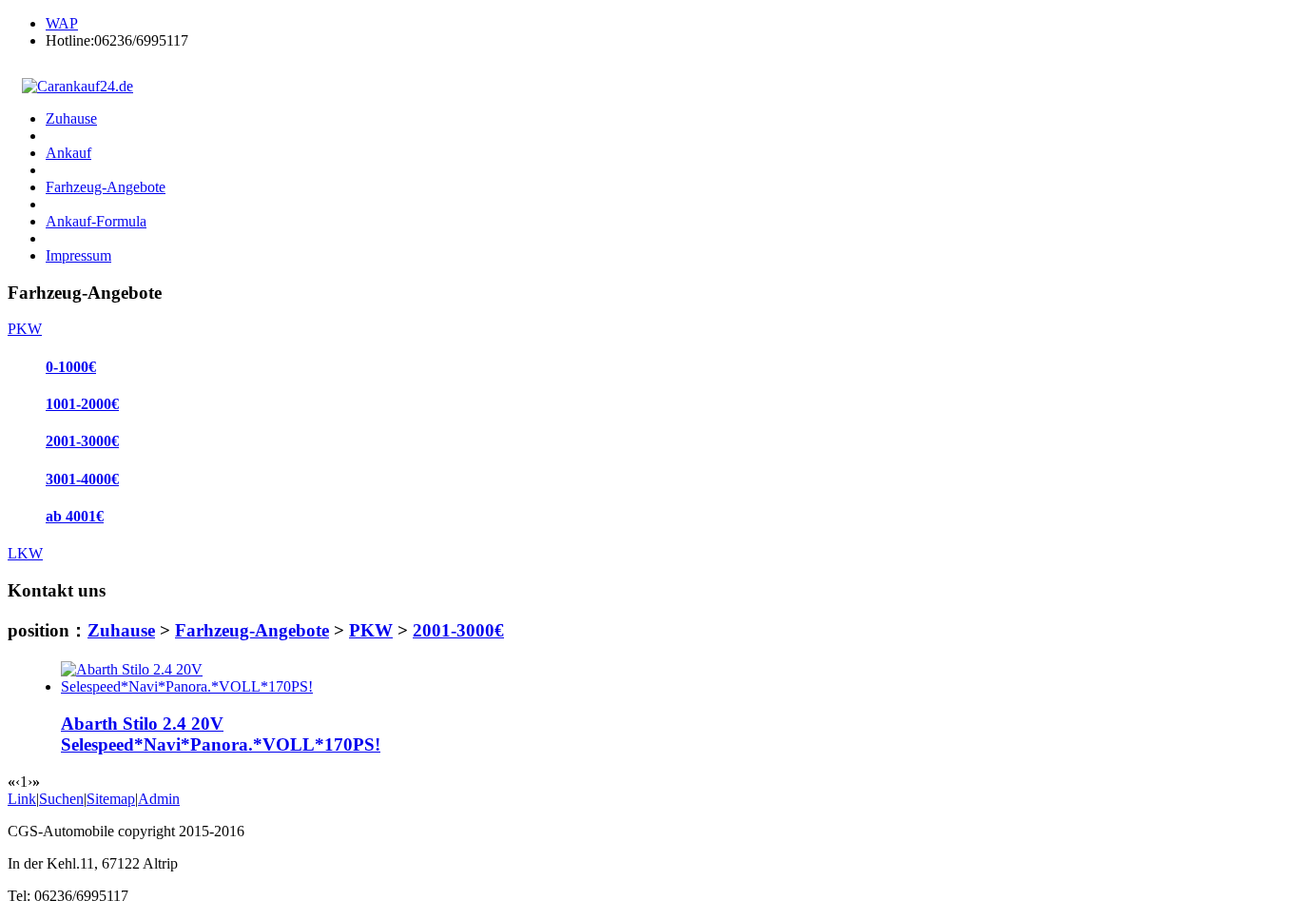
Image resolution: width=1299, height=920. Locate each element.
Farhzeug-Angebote (252, 630)
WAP (62, 23)
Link (22, 799)
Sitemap (111, 799)
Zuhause (121, 630)
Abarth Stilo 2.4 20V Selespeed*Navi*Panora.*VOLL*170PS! (220, 734)
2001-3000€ (458, 630)
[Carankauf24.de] (70, 86)
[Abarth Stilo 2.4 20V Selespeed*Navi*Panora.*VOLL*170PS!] (187, 686)
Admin (159, 799)
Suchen (61, 799)
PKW (371, 630)
